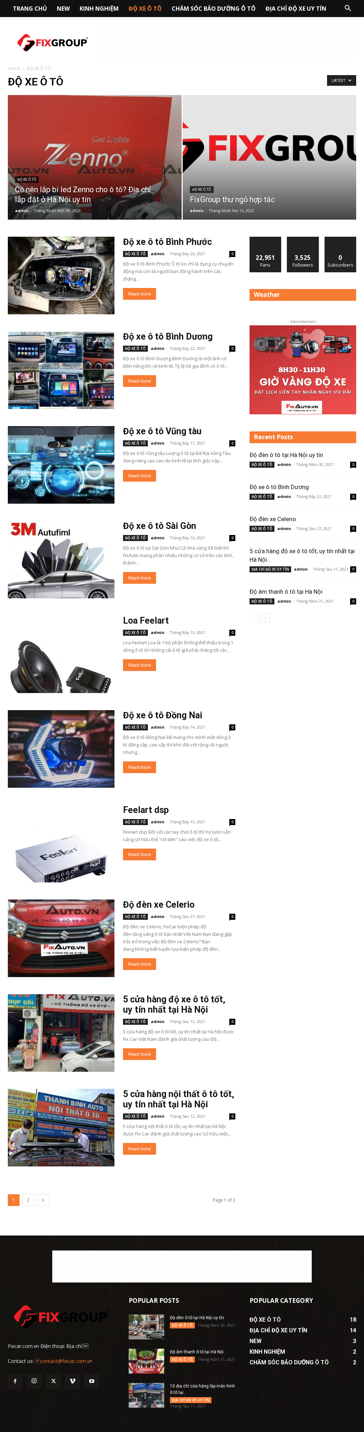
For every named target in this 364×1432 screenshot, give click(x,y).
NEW (63, 8)
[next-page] (43, 1200)
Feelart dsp (146, 810)
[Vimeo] (72, 1381)
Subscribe (341, 239)
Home (14, 68)
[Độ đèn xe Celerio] (61, 938)
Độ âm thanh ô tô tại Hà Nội (286, 591)
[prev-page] (254, 617)
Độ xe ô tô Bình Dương (168, 336)
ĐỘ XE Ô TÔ (145, 8)
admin (22, 210)
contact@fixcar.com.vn (63, 1361)
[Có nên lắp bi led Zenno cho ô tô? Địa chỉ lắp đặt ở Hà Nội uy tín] (95, 170)
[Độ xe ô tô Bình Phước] (61, 275)
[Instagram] (34, 1381)
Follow (303, 239)
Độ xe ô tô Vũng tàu (162, 431)
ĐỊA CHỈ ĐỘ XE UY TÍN (296, 8)
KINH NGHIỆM (99, 8)
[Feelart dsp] (61, 843)
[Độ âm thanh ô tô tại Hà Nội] (146, 1361)
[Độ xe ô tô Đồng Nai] (61, 749)
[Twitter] (53, 1381)
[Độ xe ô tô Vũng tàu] (61, 465)
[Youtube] (92, 1381)
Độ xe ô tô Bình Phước (167, 242)
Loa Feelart (146, 620)
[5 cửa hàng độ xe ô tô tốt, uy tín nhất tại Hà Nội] (61, 1033)
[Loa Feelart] (61, 654)
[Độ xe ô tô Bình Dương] (61, 370)
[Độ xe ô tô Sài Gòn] (61, 559)
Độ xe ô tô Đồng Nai (162, 715)
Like (266, 239)
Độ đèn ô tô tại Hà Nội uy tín (286, 454)
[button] (347, 9)
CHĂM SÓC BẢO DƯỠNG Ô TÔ (214, 8)
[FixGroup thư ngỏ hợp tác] (270, 144)
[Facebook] (15, 1381)
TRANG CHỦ (30, 8)
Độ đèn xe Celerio (158, 904)
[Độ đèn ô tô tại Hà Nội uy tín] (146, 1327)
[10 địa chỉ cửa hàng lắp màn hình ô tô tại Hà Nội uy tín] (146, 1395)
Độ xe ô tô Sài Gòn (159, 526)
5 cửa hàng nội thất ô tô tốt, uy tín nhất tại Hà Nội (178, 1099)
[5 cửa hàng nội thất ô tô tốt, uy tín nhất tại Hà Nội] (61, 1127)
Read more (139, 294)
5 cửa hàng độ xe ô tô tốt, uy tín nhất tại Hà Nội (174, 1004)
